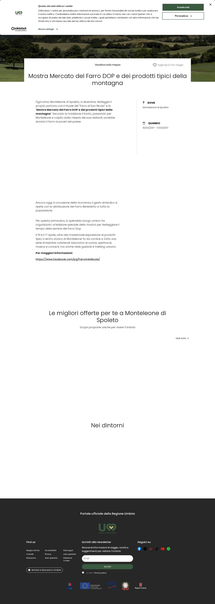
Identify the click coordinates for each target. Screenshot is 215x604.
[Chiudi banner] (210, 5)
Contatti (30, 554)
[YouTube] (162, 549)
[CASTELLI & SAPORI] (203, 380)
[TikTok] (157, 549)
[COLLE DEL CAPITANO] (70, 380)
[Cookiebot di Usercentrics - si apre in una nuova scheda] (19, 29)
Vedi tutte (181, 338)
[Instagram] (151, 549)
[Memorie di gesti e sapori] (145, 380)
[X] (145, 549)
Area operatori (51, 558)
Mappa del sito (33, 550)
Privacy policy (100, 573)
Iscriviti (107, 566)
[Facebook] (139, 549)
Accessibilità (50, 550)
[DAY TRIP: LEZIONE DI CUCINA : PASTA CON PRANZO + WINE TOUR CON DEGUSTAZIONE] (174, 380)
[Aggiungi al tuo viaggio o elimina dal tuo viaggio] (52, 348)
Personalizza (181, 16)
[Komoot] (168, 549)
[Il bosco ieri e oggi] (121, 380)
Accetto (96, 573)
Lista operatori (69, 554)
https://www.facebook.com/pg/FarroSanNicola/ (68, 259)
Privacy (48, 554)
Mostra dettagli (46, 29)
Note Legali (68, 550)
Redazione (31, 558)
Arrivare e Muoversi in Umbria (46, 570)
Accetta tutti (183, 7)
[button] (67, 559)
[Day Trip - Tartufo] (96, 380)
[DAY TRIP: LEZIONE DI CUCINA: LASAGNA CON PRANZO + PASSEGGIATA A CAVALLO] (40, 380)
